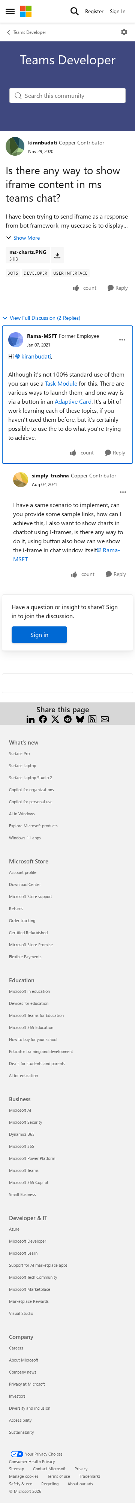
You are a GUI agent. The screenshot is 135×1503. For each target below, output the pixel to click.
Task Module (61, 383)
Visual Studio (21, 1313)
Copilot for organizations (31, 789)
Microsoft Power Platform (32, 1158)
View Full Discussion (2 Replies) (45, 317)
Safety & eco (20, 1483)
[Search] (74, 11)
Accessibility (20, 1420)
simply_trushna (50, 475)
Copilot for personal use (30, 801)
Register (94, 11)
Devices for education (28, 1003)
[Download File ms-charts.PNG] (57, 255)
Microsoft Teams (24, 1170)
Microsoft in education (29, 991)
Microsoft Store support (30, 896)
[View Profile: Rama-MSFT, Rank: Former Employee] (15, 339)
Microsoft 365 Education (31, 1027)
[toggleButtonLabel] (124, 32)
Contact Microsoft (49, 1468)
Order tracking (22, 920)
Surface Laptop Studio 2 (30, 777)
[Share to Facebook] (43, 718)
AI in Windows (22, 813)
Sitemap (16, 1468)
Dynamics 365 (21, 1134)
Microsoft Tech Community (33, 1277)
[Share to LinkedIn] (30, 718)
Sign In (118, 11)
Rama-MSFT (42, 335)
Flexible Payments (25, 956)
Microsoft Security (25, 1122)
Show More (27, 237)
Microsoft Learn (23, 1253)
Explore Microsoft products (33, 825)
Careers (16, 1348)
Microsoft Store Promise (31, 944)
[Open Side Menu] (10, 11)
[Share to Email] (105, 718)
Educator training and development (41, 1051)
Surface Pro (19, 753)
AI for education (23, 1075)
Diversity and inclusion (29, 1408)
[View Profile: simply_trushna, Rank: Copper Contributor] (20, 479)
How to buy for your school (33, 1039)
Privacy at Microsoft (27, 1384)
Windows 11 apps (25, 837)
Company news (22, 1372)
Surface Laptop (22, 765)
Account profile (22, 872)
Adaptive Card (73, 401)
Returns (16, 908)
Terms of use (59, 1476)
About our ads (80, 1483)
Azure (14, 1229)
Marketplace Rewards (29, 1301)
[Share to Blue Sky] (80, 718)
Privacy (81, 1468)
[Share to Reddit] (68, 718)
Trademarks (89, 1476)
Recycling (49, 1483)
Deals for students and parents (37, 1063)
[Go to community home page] (26, 11)
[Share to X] (55, 718)
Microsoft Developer (27, 1241)
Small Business (22, 1194)
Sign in (39, 634)
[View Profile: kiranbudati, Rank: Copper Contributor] (15, 146)
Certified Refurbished (28, 932)
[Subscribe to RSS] (92, 718)
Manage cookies (24, 1476)
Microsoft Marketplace (29, 1289)
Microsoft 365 (21, 1146)
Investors (17, 1396)
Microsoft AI (20, 1110)
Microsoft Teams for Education (36, 1015)
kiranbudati (42, 142)
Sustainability (21, 1432)
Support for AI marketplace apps (38, 1265)
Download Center (25, 884)
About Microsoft (23, 1360)
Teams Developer (30, 32)
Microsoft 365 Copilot (28, 1182)
